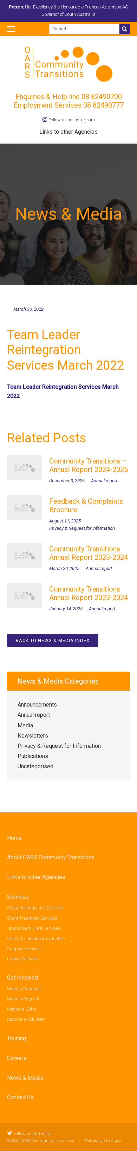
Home (14, 838)
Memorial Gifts (21, 1009)
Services (18, 896)
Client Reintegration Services (35, 907)
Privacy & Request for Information (59, 746)
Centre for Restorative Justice (36, 938)
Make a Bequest (23, 998)
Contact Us (20, 1097)
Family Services (22, 958)
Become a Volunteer (26, 1019)
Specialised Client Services (33, 928)
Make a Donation (24, 988)
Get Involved (22, 977)
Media (25, 725)
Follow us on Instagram (71, 119)
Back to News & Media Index (53, 640)
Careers (16, 1058)
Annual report (34, 714)
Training (16, 1038)
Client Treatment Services (32, 918)
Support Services (24, 948)
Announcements (37, 704)
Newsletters (33, 735)
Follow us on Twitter (32, 1133)
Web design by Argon (102, 1140)
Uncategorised (35, 766)
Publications (33, 756)
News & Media (25, 1077)
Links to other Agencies (68, 131)
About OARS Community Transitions (50, 857)
